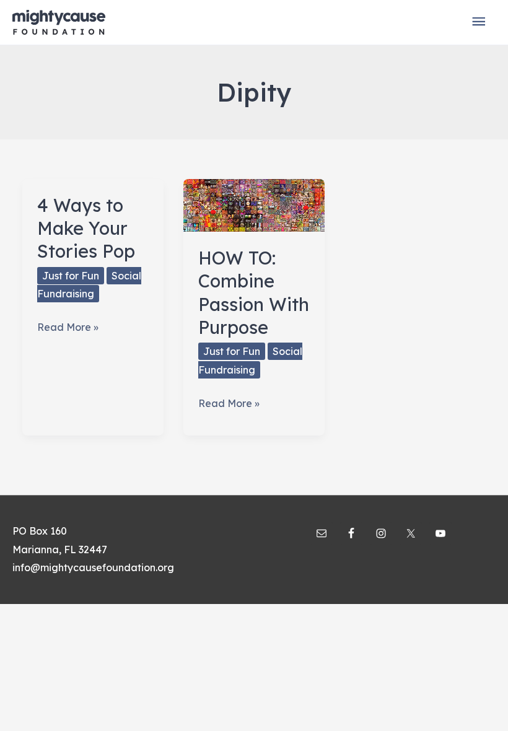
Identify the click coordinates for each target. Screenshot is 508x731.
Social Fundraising (89, 284)
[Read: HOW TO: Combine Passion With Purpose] (254, 204)
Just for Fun (70, 275)
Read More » (68, 328)
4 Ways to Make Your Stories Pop (86, 228)
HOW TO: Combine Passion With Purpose (253, 292)
